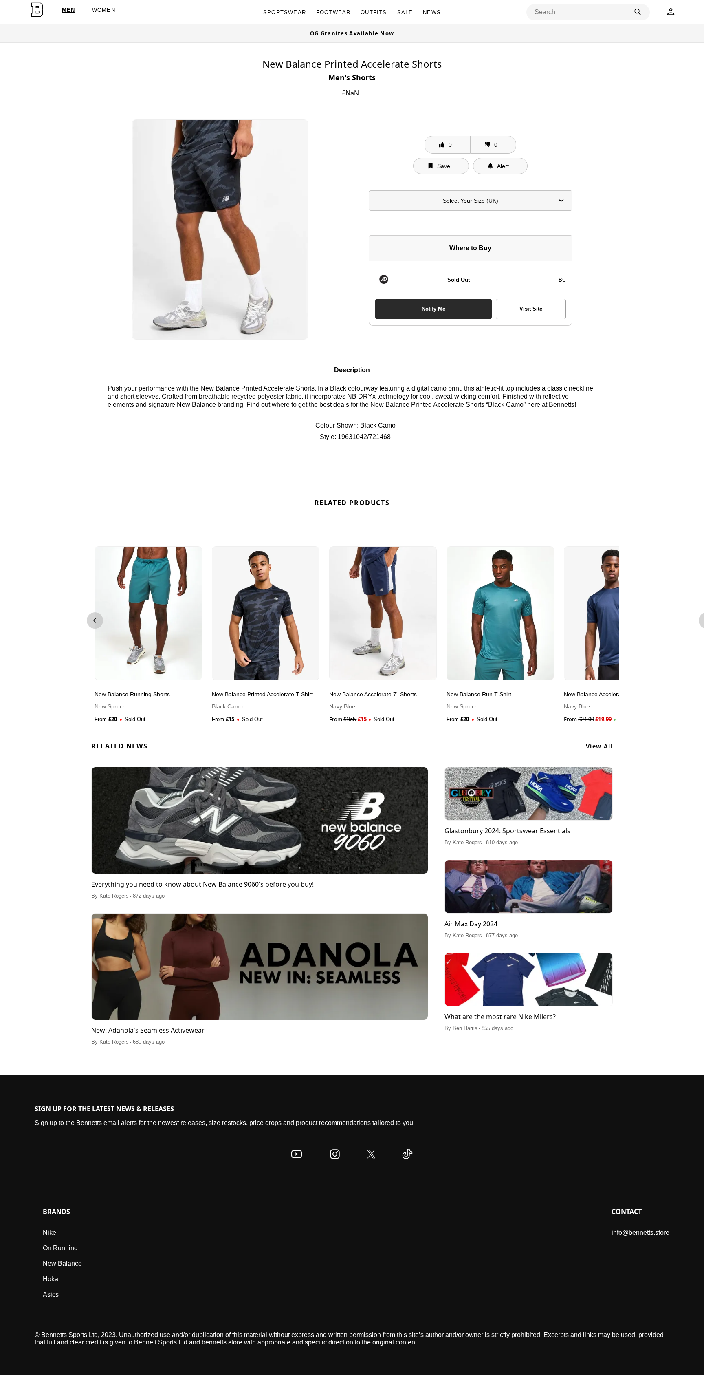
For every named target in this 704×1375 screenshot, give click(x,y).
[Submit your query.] (637, 12)
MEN (68, 10)
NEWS (432, 12)
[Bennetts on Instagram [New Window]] (335, 1162)
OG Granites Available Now (352, 33)
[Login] (670, 14)
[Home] (36, 10)
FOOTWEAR (333, 12)
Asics (51, 1294)
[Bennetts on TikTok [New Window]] (407, 1162)
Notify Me (433, 309)
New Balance (62, 1263)
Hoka (50, 1279)
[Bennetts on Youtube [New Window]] (296, 1162)
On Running (60, 1248)
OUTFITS (374, 12)
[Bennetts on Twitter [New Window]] (371, 1162)
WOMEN (103, 10)
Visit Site (530, 309)
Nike (49, 1232)
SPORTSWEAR (284, 12)
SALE (405, 12)
